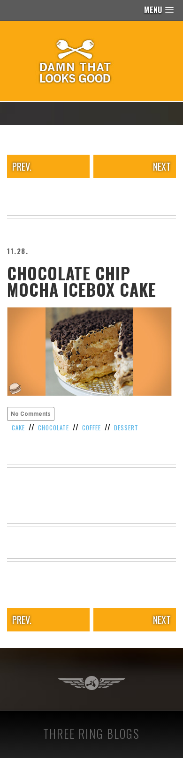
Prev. (21, 166)
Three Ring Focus (91, 683)
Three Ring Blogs (91, 733)
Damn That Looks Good (91, 61)
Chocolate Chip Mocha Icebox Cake (81, 281)
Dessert (126, 427)
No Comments (31, 414)
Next (162, 166)
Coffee (91, 427)
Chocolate (53, 427)
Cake (18, 427)
